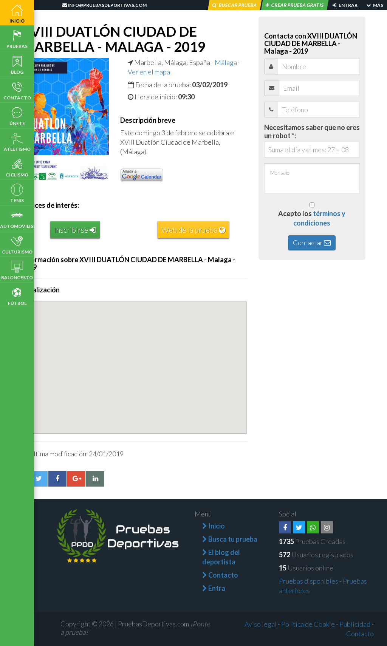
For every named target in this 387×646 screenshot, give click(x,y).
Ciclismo (17, 175)
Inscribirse (72, 229)
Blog (17, 72)
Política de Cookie (308, 624)
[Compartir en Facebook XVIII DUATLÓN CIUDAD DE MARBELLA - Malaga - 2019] (57, 479)
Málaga (226, 62)
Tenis (17, 200)
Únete (17, 123)
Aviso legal (261, 624)
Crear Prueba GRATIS (297, 5)
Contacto (17, 97)
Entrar (348, 5)
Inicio (17, 20)
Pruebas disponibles (308, 581)
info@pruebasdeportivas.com (107, 5)
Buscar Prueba (238, 5)
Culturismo (17, 252)
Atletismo (17, 149)
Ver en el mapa (149, 72)
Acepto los (311, 218)
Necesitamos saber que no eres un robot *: (312, 131)
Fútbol (17, 303)
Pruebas (17, 46)
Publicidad (354, 624)
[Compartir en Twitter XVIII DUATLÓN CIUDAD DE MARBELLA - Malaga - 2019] (38, 479)
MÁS (377, 5)
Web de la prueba (190, 229)
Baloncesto (17, 277)
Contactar (308, 242)
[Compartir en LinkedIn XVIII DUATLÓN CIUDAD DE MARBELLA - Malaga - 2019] (95, 479)
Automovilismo (17, 226)
